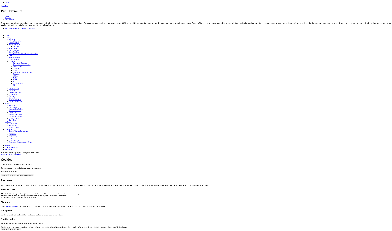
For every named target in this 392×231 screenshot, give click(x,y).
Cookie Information (11, 147)
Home (7, 16)
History (15, 76)
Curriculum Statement (20, 63)
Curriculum (12, 61)
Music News (13, 125)
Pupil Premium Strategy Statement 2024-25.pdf (20, 28)
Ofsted (11, 55)
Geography (16, 74)
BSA (10, 138)
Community (9, 129)
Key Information (14, 44)
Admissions (13, 94)
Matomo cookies (11, 206)
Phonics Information (15, 114)
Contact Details (14, 43)
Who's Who (13, 48)
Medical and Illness (15, 100)
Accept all (12, 175)
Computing (16, 68)
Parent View (13, 113)
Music (15, 79)
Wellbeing (12, 105)
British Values (17, 67)
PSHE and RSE (18, 83)
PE (14, 81)
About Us (8, 18)
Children (8, 122)
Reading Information (15, 116)
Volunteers (12, 135)
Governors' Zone (14, 140)
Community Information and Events (20, 142)
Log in (7, 2)
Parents (7, 103)
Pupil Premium (9, 20)
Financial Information (16, 92)
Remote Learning (14, 57)
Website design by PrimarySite (11, 154)
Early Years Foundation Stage (22, 72)
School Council (14, 127)
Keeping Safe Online (16, 109)
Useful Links (13, 136)
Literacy (15, 70)
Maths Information (15, 111)
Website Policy (9, 149)
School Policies (14, 89)
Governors (12, 90)
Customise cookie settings (25, 175)
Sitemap (7, 145)
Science (15, 87)
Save (18, 229)
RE (14, 85)
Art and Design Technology (22, 65)
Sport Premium (14, 52)
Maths (15, 78)
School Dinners (14, 118)
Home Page (4, 6)
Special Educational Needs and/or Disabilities (23, 54)
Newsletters (13, 107)
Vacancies (12, 133)
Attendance (12, 96)
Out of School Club (15, 101)
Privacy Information (15, 41)
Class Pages (13, 124)
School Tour (13, 98)
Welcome (12, 39)
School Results (14, 59)
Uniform (16, 46)
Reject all (4, 175)
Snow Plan (12, 120)
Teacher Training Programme (18, 131)
